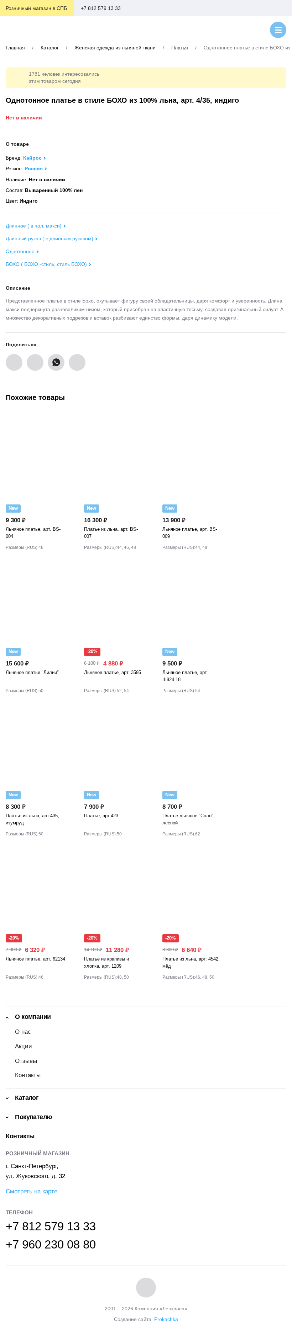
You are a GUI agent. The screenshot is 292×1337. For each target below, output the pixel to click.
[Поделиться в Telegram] (77, 362)
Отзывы (26, 1061)
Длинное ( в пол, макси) (34, 226)
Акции (23, 1046)
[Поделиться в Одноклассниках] (35, 362)
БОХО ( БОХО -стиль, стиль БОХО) (46, 264)
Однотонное (20, 251)
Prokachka (166, 1319)
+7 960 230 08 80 (51, 1244)
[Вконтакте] (146, 1288)
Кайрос (32, 158)
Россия (34, 168)
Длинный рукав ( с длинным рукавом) (49, 238)
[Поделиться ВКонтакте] (14, 362)
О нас (23, 1031)
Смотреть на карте (31, 1191)
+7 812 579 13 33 (101, 8)
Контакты (28, 1075)
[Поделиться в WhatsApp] (56, 362)
